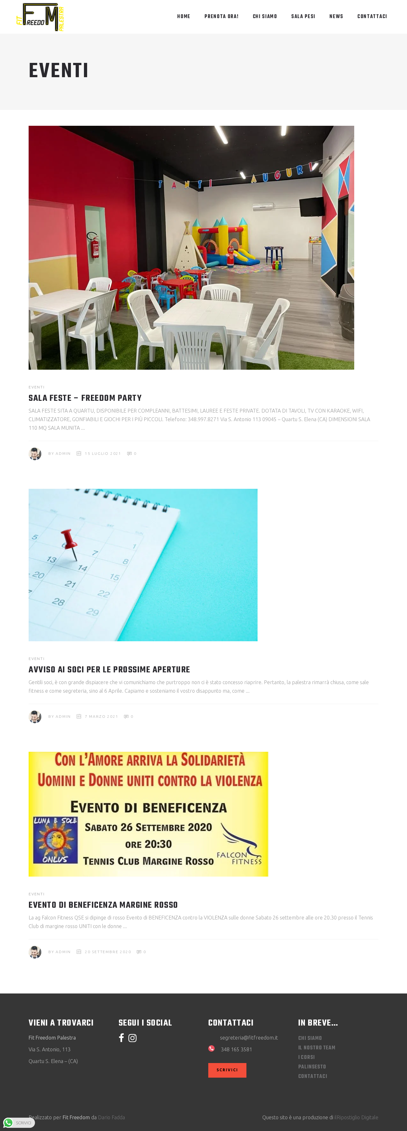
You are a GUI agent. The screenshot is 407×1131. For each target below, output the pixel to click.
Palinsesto (312, 1067)
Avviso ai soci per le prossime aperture (109, 670)
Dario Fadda (111, 1117)
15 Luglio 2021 (103, 453)
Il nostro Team (317, 1048)
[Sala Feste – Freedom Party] (191, 248)
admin (63, 453)
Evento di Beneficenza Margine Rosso (103, 905)
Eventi (37, 387)
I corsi (306, 1058)
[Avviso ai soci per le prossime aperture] (143, 565)
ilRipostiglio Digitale (356, 1117)
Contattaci (312, 1077)
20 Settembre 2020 (108, 952)
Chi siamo (310, 1038)
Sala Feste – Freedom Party (85, 398)
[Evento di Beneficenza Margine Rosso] (148, 814)
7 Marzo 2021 (102, 716)
